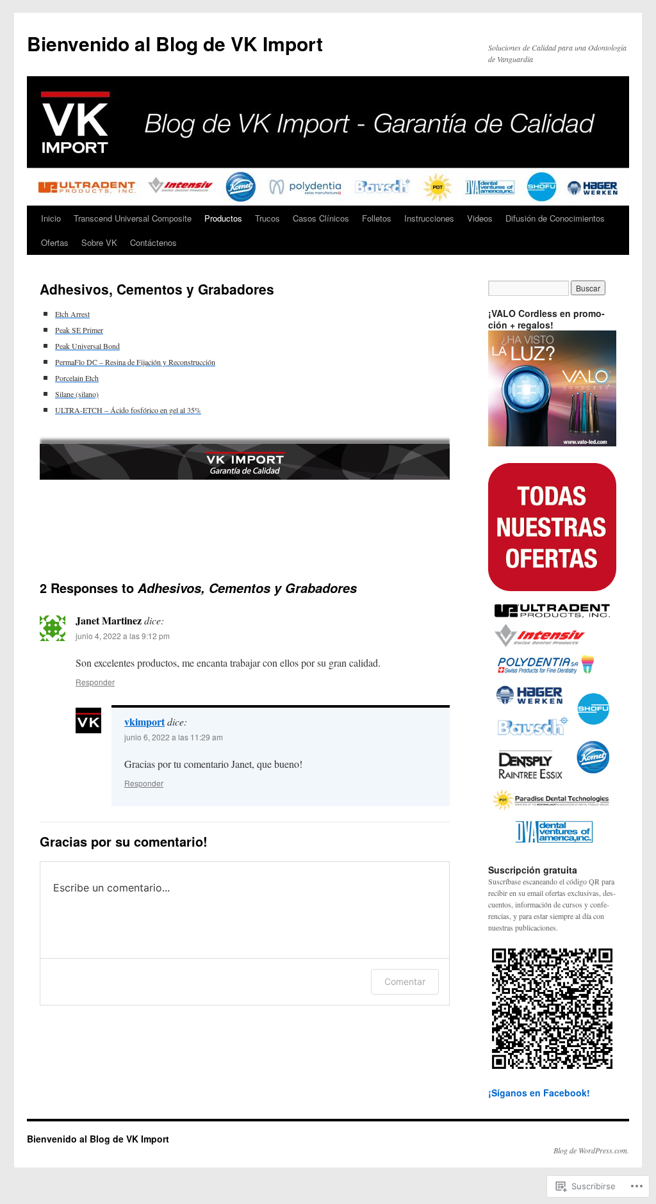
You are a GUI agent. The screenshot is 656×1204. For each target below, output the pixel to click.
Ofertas (55, 242)
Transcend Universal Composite (133, 218)
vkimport (144, 721)
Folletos (376, 218)
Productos (223, 218)
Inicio (51, 218)
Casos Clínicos (321, 218)
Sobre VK (99, 242)
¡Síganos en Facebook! (539, 1092)
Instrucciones (429, 218)
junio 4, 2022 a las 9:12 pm (123, 635)
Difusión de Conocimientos (555, 218)
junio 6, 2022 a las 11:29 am (173, 736)
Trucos (267, 218)
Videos (480, 218)
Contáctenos (153, 242)
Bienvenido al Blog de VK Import (175, 43)
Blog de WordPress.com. (591, 1150)
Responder (95, 681)
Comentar (404, 981)
